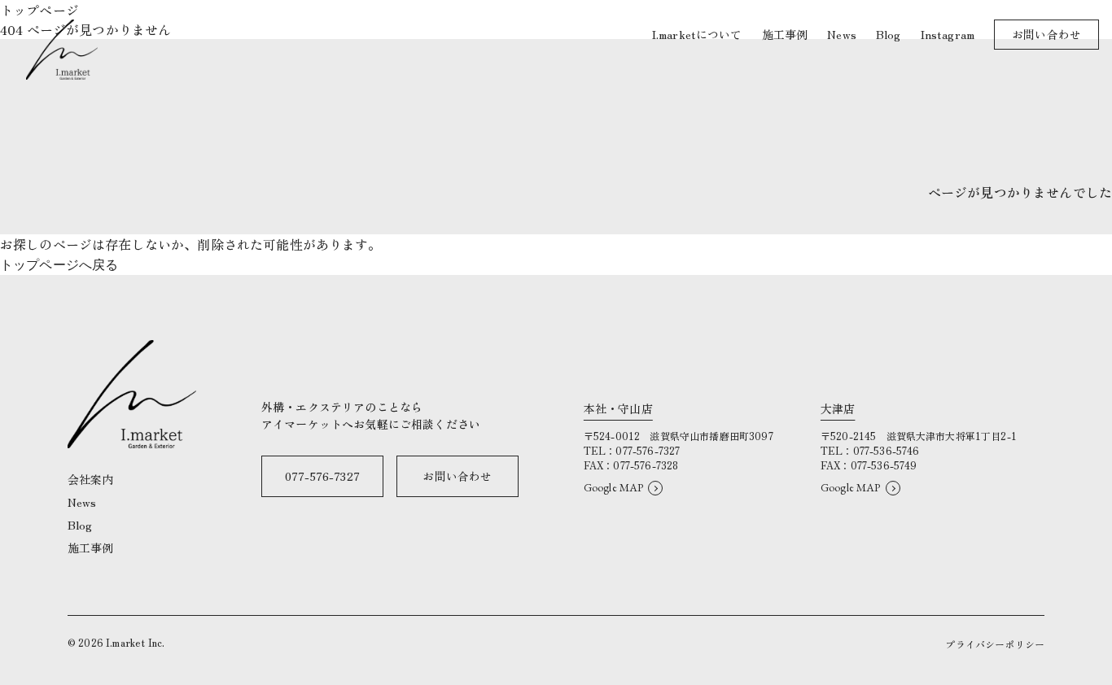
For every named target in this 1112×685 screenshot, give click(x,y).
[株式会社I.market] (62, 50)
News (82, 502)
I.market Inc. (135, 642)
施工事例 (91, 547)
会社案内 (91, 479)
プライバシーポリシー (994, 644)
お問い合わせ (457, 476)
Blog (80, 525)
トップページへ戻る (59, 264)
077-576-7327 (322, 476)
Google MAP (614, 487)
